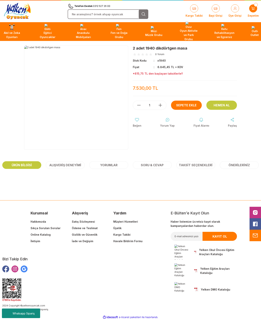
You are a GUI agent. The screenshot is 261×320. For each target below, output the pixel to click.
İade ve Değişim (82, 241)
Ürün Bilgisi (22, 165)
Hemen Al (222, 105)
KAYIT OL (219, 236)
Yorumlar (109, 165)
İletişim (35, 241)
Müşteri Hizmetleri (125, 221)
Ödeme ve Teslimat (85, 228)
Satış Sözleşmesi (83, 221)
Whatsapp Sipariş (24, 313)
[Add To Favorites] (137, 122)
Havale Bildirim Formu (128, 241)
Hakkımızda (38, 221)
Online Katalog (41, 234)
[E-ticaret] (130, 317)
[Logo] (17, 11)
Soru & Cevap (152, 165)
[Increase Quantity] (162, 105)
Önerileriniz (239, 165)
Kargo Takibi (121, 234)
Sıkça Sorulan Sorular (46, 228)
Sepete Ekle (186, 105)
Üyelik (117, 228)
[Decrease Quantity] (137, 105)
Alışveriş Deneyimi (65, 165)
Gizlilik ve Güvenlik (84, 234)
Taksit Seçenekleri (195, 165)
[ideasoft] (110, 317)
